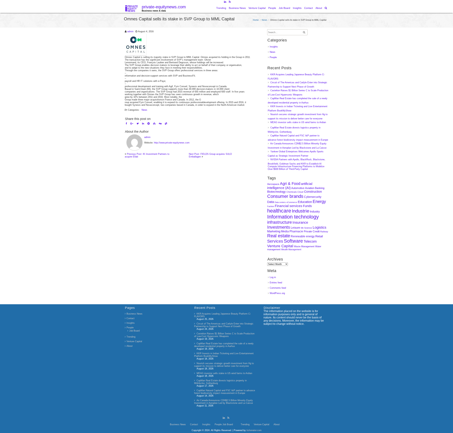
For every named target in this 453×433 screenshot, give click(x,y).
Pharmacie (296, 231)
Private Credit (312, 231)
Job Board (284, 8)
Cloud (300, 192)
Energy (319, 201)
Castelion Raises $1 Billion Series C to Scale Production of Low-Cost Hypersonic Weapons (224, 335)
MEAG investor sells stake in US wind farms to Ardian (298, 122)
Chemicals (291, 192)
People (272, 8)
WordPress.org (277, 293)
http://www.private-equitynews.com (172, 142)
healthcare (279, 211)
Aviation (309, 187)
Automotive (297, 188)
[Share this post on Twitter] (138, 123)
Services (275, 241)
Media (285, 231)
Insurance (300, 222)
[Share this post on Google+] (131, 123)
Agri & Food (290, 183)
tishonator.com (254, 430)
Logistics (319, 227)
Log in (273, 277)
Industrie (300, 211)
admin (130, 31)
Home (256, 20)
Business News (237, 8)
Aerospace (273, 184)
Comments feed (278, 288)
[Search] (326, 8)
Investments (278, 227)
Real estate (278, 235)
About (319, 8)
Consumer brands (285, 196)
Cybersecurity (312, 196)
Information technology (293, 217)
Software (293, 241)
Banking (319, 187)
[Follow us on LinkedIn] (224, 2)
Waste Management (304, 246)
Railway (324, 231)
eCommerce (291, 202)
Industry (315, 211)
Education (305, 202)
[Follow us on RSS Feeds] (229, 2)
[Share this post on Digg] (160, 123)
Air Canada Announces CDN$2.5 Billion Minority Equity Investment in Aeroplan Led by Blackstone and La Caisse (223, 401)
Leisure (295, 227)
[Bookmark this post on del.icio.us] (166, 123)
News (264, 20)
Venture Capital (257, 8)
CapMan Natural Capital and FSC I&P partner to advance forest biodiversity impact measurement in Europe (224, 391)
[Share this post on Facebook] (126, 123)
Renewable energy (303, 236)
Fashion (270, 206)
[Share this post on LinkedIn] (143, 123)
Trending (221, 8)
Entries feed (276, 282)
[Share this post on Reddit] (148, 123)
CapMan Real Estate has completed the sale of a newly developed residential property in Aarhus (224, 344)
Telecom (310, 241)
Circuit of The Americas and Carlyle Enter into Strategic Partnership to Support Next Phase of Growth (223, 325)
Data (270, 202)
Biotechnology (276, 191)
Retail (319, 236)
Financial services (288, 206)
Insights (297, 8)
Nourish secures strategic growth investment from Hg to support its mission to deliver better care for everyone (224, 364)
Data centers (280, 202)
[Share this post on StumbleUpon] (154, 123)
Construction (313, 191)
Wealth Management (291, 249)
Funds (307, 206)
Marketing (273, 231)
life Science (306, 228)
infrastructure (279, 222)
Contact (308, 8)
